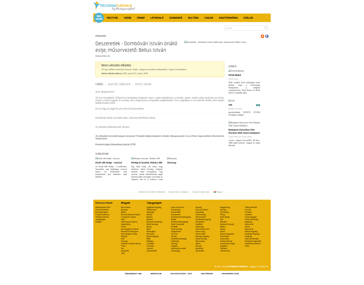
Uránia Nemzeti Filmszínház (240, 137)
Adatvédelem (207, 273)
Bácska (149, 214)
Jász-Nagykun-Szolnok (129, 229)
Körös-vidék (200, 234)
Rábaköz (223, 222)
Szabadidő (175, 17)
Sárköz (223, 229)
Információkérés (102, 209)
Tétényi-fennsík (251, 207)
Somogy (124, 241)
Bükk (148, 239)
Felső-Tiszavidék (177, 224)
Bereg (149, 226)
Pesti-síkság (224, 217)
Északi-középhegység (179, 222)
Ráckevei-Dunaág (227, 224)
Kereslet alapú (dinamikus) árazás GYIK (115, 144)
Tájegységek (100, 219)
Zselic (247, 246)
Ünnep (141, 17)
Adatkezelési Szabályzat (178, 192)
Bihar (149, 229)
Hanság (174, 243)
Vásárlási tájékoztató (201, 192)
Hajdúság (175, 241)
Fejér (123, 219)
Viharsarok (249, 229)
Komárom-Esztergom (129, 231)
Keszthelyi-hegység (203, 219)
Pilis (221, 219)
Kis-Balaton (200, 222)
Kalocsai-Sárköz (202, 209)
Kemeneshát (201, 217)
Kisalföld (199, 224)
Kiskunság (200, 226)
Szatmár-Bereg (226, 241)
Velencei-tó (249, 224)
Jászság (199, 207)
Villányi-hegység (251, 231)
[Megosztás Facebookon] (267, 36)
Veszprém (125, 251)
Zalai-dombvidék (251, 239)
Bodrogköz (151, 231)
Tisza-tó (248, 209)
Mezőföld (199, 248)
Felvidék (174, 226)
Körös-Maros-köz (203, 229)
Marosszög (200, 241)
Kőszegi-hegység (202, 236)
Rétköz (223, 226)
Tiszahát (248, 212)
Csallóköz (150, 243)
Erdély (173, 219)
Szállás (248, 17)
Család (208, 17)
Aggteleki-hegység (154, 207)
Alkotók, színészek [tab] (119, 84)
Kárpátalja (200, 212)
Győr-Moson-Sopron (129, 222)
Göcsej (174, 236)
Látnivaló (157, 17)
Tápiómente (225, 251)
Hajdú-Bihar (126, 224)
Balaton (150, 219)
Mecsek (199, 246)
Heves (123, 226)
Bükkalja (150, 241)
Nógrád (124, 236)
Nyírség (223, 209)
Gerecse (174, 234)
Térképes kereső (102, 217)
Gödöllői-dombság (178, 239)
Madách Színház (235, 109)
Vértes (247, 226)
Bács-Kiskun (126, 207)
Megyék (98, 222)
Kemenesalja (201, 214)
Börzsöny (150, 234)
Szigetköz (224, 246)
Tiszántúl (248, 214)
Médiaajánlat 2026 (102, 207)
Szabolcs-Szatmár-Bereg (131, 243)
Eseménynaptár (101, 212)
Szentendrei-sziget (227, 243)
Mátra (198, 243)
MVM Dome (233, 79)
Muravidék (200, 251)
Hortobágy (175, 251)
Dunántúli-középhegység (181, 217)
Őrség (222, 214)
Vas (122, 248)
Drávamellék (152, 251)
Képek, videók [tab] (143, 84)
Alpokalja (150, 212)
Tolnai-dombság (251, 219)
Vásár (127, 17)
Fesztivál (112, 17)
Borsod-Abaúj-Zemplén (130, 214)
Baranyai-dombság (154, 222)
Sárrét (222, 231)
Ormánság (224, 212)
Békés (123, 212)
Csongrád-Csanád (128, 217)
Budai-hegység (153, 236)
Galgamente (176, 231)
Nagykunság (225, 207)
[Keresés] (266, 28)
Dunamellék (176, 212)
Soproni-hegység (227, 234)
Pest (122, 239)
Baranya (124, 209)
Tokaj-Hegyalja (251, 217)
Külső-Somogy (201, 239)
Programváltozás (102, 214)
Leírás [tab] (99, 84)
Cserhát (150, 248)
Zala (123, 253)
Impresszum (156, 273)
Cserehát (150, 246)
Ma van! (99, 17)
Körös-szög (200, 231)
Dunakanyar (176, 209)
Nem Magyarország (129, 234)
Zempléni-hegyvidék (253, 241)
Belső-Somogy (152, 224)
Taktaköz (223, 248)
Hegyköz (174, 246)
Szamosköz (224, 239)
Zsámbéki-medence (253, 243)
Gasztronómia (228, 17)
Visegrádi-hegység (252, 234)
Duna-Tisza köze (177, 207)
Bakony (150, 217)
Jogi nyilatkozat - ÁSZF (181, 273)
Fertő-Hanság (176, 229)
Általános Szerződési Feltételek (152, 192)
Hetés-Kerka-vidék (178, 248)
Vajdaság (248, 222)
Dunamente (175, 214)
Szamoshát (224, 236)
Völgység (248, 236)
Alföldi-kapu (151, 209)
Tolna (123, 246)
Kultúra (193, 17)
